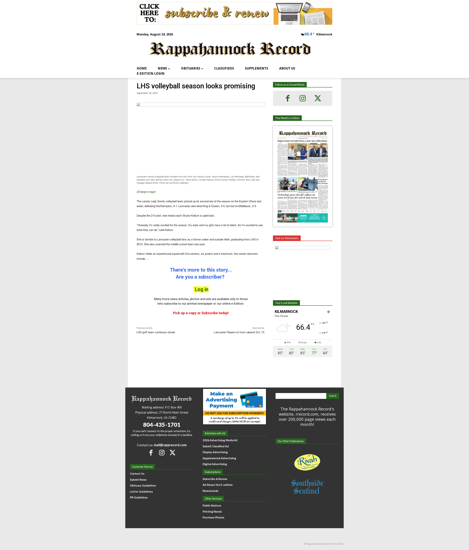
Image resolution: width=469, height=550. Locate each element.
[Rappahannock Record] (230, 50)
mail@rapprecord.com (170, 445)
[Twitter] (317, 98)
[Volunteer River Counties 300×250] (302, 269)
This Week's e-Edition (287, 118)
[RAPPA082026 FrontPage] (302, 224)
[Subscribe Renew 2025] (234, 13)
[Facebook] (287, 98)
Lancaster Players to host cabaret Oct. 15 (239, 332)
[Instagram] (302, 98)
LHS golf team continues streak (156, 332)
